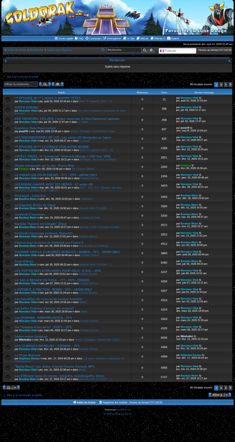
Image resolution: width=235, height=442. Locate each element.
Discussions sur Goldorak (93, 245)
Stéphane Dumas (29, 358)
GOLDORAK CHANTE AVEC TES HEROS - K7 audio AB (53, 184)
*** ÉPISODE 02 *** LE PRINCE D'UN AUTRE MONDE (52, 147)
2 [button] (221, 84)
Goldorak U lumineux (30, 214)
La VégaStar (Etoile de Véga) (35, 205)
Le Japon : (84, 121)
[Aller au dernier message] (200, 97)
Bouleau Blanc (28, 198)
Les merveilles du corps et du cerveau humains (48, 299)
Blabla (82, 302)
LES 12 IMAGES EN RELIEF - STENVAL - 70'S (47, 346)
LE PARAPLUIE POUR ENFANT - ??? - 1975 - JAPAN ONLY (56, 175)
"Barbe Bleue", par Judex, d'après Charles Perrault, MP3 (55, 366)
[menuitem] (79, 38)
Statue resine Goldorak (31, 336)
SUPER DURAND (26, 107)
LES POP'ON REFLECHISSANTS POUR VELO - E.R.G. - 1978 (58, 271)
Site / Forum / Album (83, 168)
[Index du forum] (117, 17)
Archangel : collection (30, 195)
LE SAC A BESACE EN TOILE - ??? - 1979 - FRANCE (52, 280)
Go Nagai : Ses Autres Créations (98, 159)
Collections (87, 198)
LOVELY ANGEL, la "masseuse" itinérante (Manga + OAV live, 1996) (63, 156)
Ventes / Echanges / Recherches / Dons (92, 131)
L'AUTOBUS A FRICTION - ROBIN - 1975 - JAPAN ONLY (53, 289)
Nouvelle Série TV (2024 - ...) (95, 208)
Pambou (24, 168)
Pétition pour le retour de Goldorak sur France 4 (49, 242)
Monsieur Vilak (28, 101)
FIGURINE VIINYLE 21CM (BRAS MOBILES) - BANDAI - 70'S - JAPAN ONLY (67, 252)
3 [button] (226, 84)
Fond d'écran (24, 261)
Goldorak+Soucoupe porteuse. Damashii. (44, 233)
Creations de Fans (90, 217)
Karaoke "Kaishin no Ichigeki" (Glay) (41, 224)
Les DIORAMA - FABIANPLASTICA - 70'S (43, 317)
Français (170, 50)
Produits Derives (89, 178)
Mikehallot (25, 339)
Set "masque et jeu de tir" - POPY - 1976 (43, 327)
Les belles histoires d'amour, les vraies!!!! (44, 308)
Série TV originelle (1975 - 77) (95, 101)
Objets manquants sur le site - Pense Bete (44, 165)
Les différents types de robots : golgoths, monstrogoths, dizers (60, 376)
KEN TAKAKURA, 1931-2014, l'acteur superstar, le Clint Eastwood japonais (67, 118)
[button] (230, 84)
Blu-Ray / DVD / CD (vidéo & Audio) (99, 227)
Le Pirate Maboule (27, 355)
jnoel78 (23, 131)
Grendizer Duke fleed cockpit (35, 128)
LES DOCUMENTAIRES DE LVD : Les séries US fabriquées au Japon (63, 137)
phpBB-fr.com (124, 409)
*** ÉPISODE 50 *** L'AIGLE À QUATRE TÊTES (48, 98)
